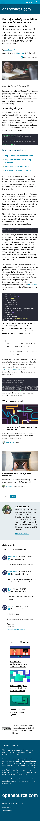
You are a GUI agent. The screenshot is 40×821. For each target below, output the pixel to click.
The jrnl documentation (11, 369)
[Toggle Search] (36, 2)
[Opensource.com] (16, 9)
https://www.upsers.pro (16, 629)
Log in (29, 2)
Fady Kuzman (12, 571)
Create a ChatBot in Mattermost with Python (19, 712)
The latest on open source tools (18, 170)
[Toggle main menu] (3, 2)
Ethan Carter (12, 557)
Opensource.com (9, 759)
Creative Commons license (25, 761)
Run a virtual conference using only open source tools (19, 664)
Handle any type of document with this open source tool (18, 688)
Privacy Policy (7, 807)
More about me (22, 534)
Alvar (9, 589)
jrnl (35, 186)
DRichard (10, 606)
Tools (13, 496)
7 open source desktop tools (17, 166)
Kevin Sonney (8, 50)
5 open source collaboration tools (19, 156)
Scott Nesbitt (10, 442)
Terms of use (7, 811)
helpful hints (32, 285)
